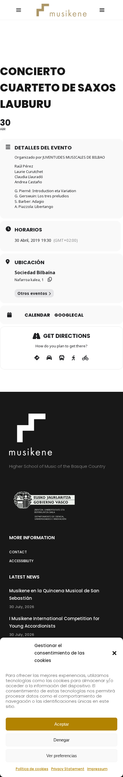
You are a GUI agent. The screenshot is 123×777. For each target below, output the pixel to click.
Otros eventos (32, 293)
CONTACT (18, 552)
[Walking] (73, 358)
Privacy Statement (67, 768)
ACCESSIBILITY (21, 560)
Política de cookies (32, 768)
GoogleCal (69, 315)
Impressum (97, 768)
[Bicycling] (85, 358)
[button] (114, 653)
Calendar (37, 315)
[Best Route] (36, 358)
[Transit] (62, 358)
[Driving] (49, 358)
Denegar (61, 739)
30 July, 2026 (21, 606)
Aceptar (61, 724)
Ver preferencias (61, 755)
